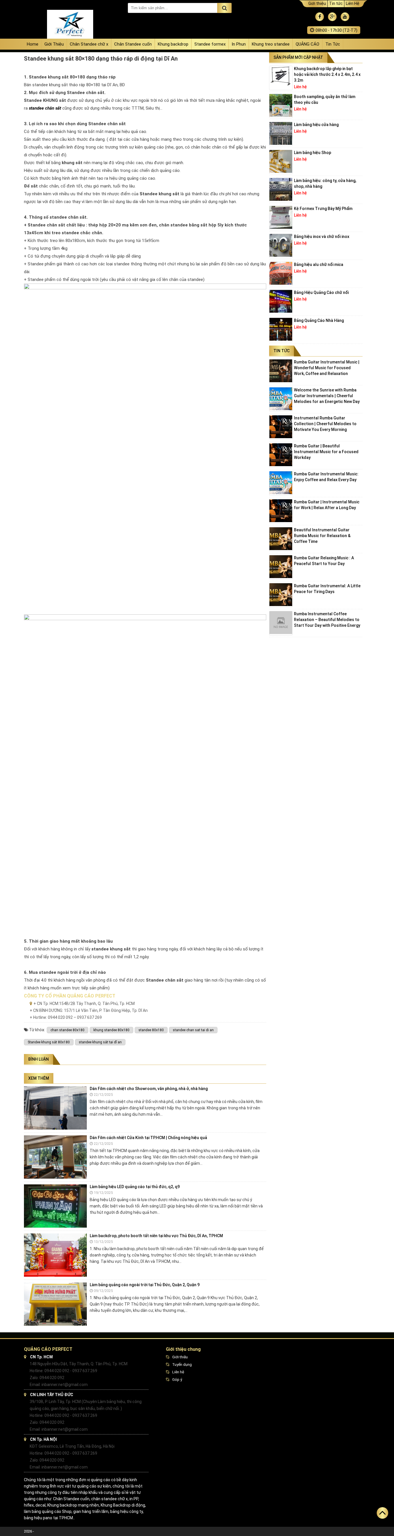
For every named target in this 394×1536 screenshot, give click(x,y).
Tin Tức (332, 44)
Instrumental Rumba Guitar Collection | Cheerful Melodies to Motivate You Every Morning (325, 424)
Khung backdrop (173, 44)
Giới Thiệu (54, 44)
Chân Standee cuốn (133, 44)
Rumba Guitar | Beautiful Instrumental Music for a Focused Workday (326, 452)
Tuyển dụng (182, 1364)
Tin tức (336, 3)
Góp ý (177, 1379)
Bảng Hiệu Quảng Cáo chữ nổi (321, 292)
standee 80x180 (151, 1030)
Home (32, 44)
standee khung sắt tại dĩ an (100, 1042)
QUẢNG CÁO (307, 44)
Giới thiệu (317, 3)
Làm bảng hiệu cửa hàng (316, 124)
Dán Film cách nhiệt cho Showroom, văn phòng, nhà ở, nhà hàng (149, 1088)
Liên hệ (178, 1372)
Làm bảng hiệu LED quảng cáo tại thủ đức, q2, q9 (135, 1186)
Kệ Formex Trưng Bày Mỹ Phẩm (323, 208)
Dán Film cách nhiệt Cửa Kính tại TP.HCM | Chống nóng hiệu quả (148, 1137)
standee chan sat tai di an (193, 1030)
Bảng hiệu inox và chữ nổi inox (321, 236)
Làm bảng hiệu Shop (312, 152)
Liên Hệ (352, 3)
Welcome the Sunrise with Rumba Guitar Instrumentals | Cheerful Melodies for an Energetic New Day (327, 396)
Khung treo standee (271, 44)
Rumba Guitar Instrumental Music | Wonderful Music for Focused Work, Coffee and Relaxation (326, 368)
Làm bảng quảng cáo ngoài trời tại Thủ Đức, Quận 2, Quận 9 (145, 1284)
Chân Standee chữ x (89, 44)
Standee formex (210, 44)
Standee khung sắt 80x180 (49, 1042)
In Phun (239, 44)
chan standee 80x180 (67, 1030)
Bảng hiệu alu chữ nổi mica (318, 264)
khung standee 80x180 (111, 1030)
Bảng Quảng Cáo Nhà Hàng (319, 320)
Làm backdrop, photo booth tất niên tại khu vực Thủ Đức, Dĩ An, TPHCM (156, 1235)
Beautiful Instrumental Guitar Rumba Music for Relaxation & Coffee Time (322, 536)
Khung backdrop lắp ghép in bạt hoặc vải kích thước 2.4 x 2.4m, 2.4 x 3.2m (327, 74)
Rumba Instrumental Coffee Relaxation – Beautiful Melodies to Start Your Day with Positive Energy (327, 620)
